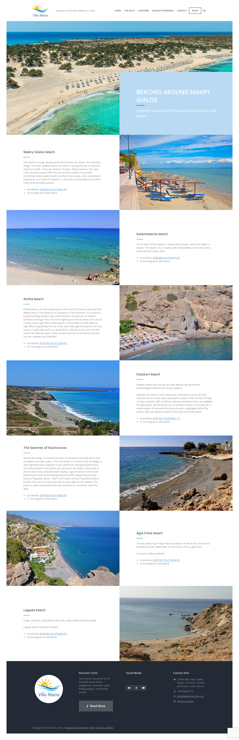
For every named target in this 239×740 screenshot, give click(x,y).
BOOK (195, 10)
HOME (118, 10)
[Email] (129, 688)
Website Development (76, 727)
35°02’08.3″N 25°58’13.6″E (166, 257)
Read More (97, 706)
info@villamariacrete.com (190, 696)
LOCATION (143, 10)
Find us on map (185, 701)
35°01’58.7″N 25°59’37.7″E (166, 418)
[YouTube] (143, 688)
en (204, 10)
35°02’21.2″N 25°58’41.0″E (53, 189)
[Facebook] (136, 688)
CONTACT (182, 10)
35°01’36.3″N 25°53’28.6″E (53, 343)
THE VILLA (129, 10)
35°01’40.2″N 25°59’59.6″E (53, 633)
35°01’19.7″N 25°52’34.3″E (166, 560)
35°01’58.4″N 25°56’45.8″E (53, 495)
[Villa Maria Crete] (40, 10)
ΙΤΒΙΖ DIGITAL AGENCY (101, 727)
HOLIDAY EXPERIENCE (163, 10)
